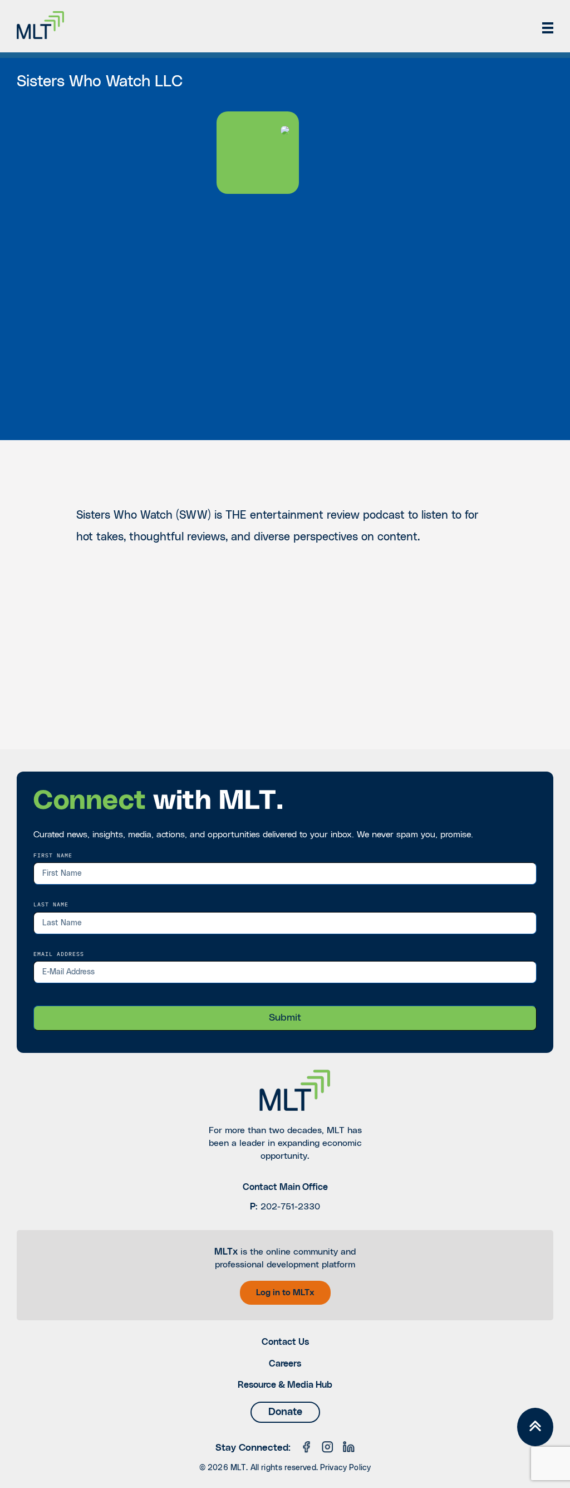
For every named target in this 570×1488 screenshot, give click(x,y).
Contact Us (285, 1342)
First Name (52, 855)
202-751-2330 (290, 1206)
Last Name (50, 904)
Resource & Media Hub (285, 1384)
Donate (285, 1412)
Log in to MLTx (285, 1293)
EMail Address (58, 954)
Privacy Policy (345, 1468)
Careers (285, 1363)
